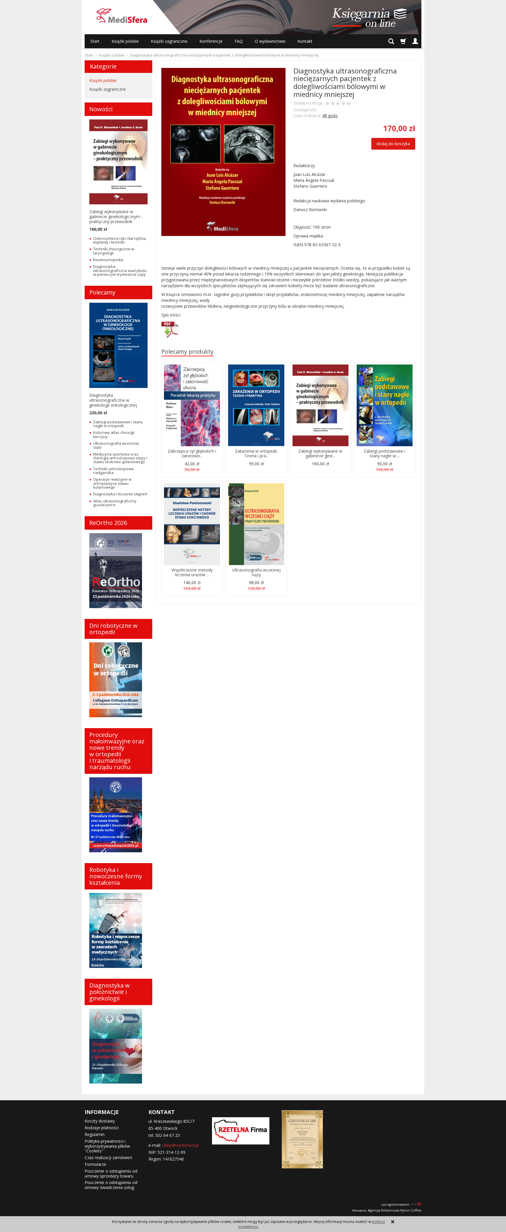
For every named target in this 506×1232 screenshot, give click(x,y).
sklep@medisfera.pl (180, 1145)
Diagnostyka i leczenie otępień (120, 494)
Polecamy (102, 292)
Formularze (95, 1164)
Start (95, 41)
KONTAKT (161, 1112)
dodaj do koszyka (393, 143)
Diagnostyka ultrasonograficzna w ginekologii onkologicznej (113, 400)
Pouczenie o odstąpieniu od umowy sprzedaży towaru (111, 1173)
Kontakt (305, 41)
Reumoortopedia (108, 259)
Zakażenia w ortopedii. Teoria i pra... (256, 453)
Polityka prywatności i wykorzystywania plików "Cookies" (107, 1146)
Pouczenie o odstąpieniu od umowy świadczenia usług (111, 1185)
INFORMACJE (102, 1112)
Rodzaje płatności (102, 1127)
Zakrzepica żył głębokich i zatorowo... (192, 453)
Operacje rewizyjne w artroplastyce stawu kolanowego (112, 483)
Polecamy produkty (187, 351)
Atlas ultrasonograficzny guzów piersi (114, 502)
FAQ (239, 41)
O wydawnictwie (270, 41)
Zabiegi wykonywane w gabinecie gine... (320, 453)
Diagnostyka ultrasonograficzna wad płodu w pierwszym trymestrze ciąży (120, 270)
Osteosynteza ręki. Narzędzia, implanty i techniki (119, 240)
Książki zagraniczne (169, 41)
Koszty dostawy (100, 1121)
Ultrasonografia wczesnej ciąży (256, 572)
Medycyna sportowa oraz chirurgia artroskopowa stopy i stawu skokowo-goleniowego (120, 458)
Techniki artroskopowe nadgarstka (113, 470)
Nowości (100, 109)
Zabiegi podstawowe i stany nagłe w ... (384, 453)
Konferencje (211, 41)
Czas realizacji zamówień (108, 1157)
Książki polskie (125, 41)
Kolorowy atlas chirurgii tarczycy (113, 434)
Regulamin (95, 1134)
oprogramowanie (395, 1204)
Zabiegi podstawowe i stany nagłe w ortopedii (118, 423)
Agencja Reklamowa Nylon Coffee (386, 1210)
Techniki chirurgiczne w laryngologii (113, 250)
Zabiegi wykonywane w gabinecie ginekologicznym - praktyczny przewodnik (116, 216)
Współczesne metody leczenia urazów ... (192, 572)
